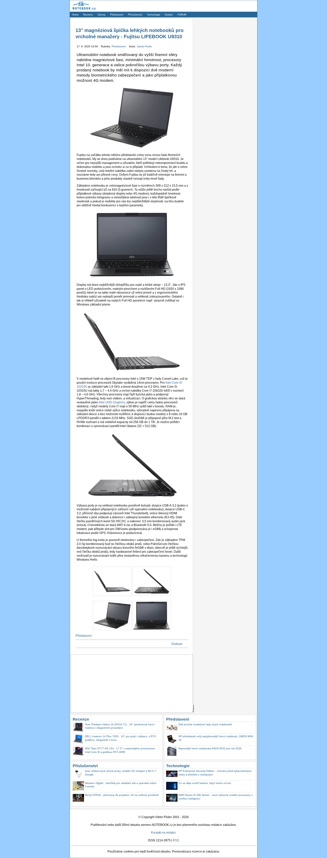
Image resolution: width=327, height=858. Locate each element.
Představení (116, 14)
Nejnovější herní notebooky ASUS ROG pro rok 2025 (210, 748)
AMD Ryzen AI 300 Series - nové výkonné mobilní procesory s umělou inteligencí (215, 796)
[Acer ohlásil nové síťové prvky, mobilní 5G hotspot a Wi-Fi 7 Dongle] (78, 774)
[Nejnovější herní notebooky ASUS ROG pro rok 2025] (172, 752)
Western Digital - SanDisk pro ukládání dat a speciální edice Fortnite (120, 785)
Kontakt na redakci (163, 832)
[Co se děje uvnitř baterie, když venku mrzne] (172, 786)
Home (75, 14)
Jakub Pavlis (144, 46)
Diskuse (176, 643)
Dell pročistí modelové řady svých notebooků (205, 724)
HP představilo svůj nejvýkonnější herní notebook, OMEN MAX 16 (215, 738)
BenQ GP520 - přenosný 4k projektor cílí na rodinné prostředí (122, 794)
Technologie (153, 14)
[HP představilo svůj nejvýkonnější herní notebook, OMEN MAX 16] (172, 740)
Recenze (88, 14)
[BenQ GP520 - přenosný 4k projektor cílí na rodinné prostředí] (78, 798)
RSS (176, 840)
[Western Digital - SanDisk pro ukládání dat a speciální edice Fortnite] (78, 786)
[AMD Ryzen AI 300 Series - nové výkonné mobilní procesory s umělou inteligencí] (172, 798)
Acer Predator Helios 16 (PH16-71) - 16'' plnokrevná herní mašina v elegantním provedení (119, 726)
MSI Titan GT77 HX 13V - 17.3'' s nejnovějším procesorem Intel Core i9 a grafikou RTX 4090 (120, 750)
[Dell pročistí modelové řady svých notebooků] (172, 728)
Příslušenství (135, 14)
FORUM (181, 14)
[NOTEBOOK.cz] (83, 9)
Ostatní (169, 14)
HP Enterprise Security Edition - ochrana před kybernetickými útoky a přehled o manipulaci (214, 772)
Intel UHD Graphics (112, 402)
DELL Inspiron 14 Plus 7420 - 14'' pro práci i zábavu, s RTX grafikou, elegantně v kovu (120, 738)
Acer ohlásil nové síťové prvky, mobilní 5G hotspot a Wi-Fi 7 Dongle (120, 772)
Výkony (101, 14)
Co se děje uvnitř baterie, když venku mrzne (204, 783)
